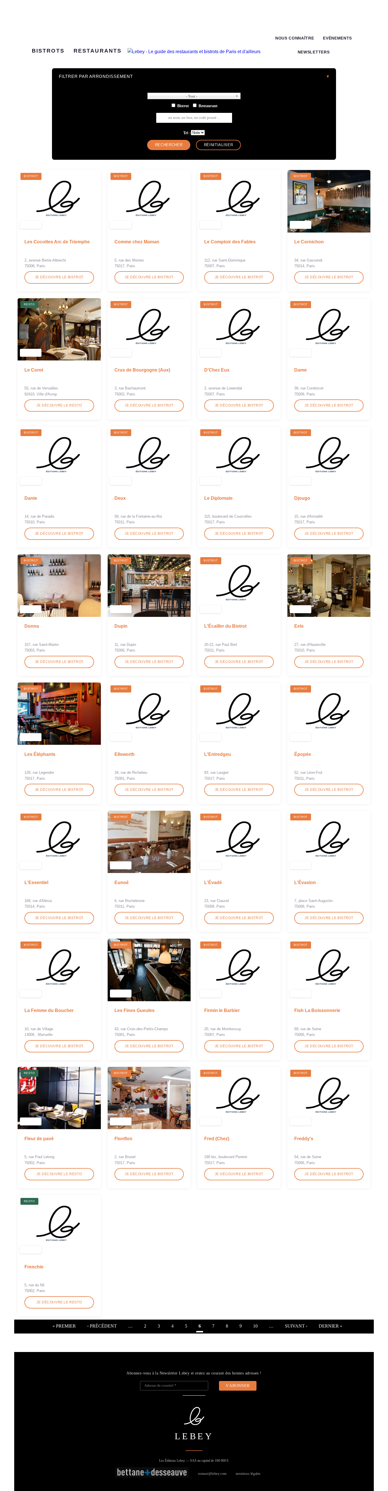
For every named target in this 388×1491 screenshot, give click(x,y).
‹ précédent (102, 1326)
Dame (300, 370)
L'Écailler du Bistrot (225, 626)
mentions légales (248, 1473)
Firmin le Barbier (222, 1010)
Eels (299, 626)
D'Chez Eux (217, 370)
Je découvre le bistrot (59, 277)
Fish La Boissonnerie (317, 1010)
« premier (64, 1326)
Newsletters (313, 52)
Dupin (121, 626)
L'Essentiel (36, 882)
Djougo (302, 498)
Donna (31, 626)
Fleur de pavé (39, 1138)
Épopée (302, 754)
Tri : (187, 132)
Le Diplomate (218, 498)
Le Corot (33, 370)
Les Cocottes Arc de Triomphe (57, 241)
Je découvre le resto (59, 405)
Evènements (337, 38)
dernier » (330, 1326)
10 (255, 1326)
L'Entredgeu (217, 754)
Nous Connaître (294, 38)
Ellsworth (124, 754)
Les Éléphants (39, 754)
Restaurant (208, 105)
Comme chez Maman (136, 241)
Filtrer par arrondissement (96, 76)
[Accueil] (194, 51)
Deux (120, 498)
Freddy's (303, 1138)
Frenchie (33, 1266)
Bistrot (183, 105)
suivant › (296, 1326)
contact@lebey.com (212, 1473)
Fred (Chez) (216, 1138)
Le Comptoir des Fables (230, 241)
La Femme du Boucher (49, 1010)
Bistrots (48, 51)
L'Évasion (305, 882)
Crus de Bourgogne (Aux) (142, 370)
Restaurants (98, 51)
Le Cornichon (309, 241)
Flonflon (123, 1138)
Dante (30, 498)
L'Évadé (213, 882)
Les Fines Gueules (134, 1010)
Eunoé (121, 882)
